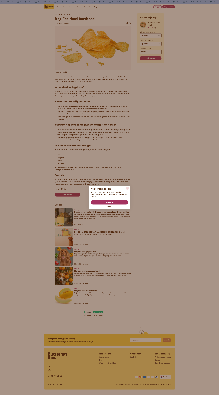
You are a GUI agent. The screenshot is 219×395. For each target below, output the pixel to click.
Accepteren (109, 202)
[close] (127, 188)
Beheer (109, 206)
